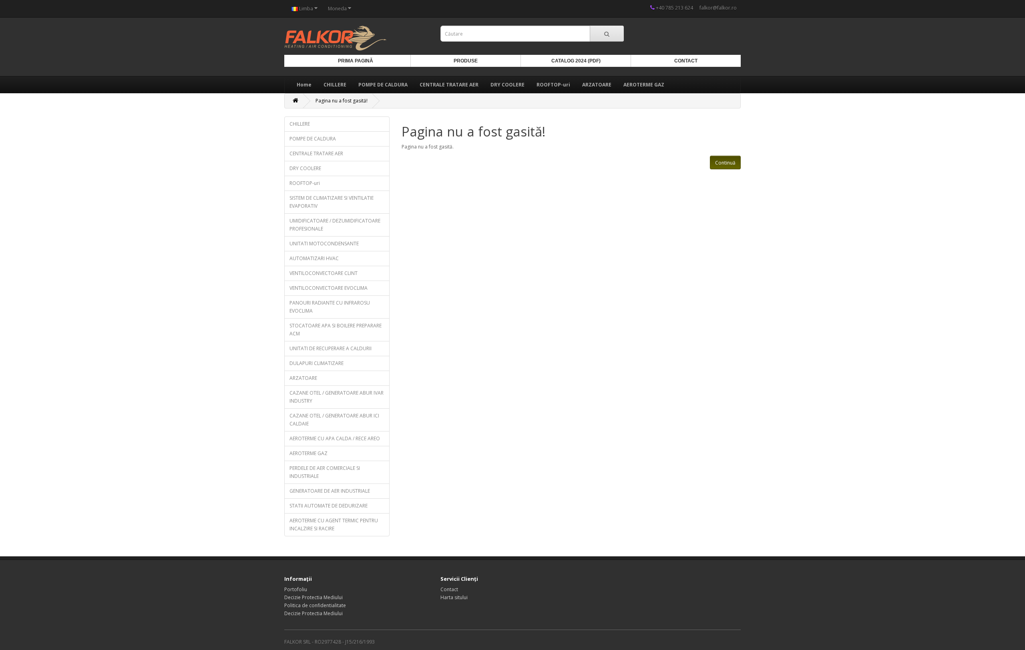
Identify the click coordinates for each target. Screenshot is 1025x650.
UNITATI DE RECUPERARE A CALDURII (330, 348)
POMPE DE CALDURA (383, 84)
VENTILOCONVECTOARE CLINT (323, 273)
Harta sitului (454, 597)
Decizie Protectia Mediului (313, 597)
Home (304, 84)
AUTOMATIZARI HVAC (314, 258)
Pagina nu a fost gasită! (342, 100)
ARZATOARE (596, 84)
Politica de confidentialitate (315, 605)
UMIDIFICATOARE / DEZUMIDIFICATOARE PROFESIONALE (334, 224)
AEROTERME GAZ (643, 84)
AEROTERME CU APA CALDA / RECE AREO (334, 438)
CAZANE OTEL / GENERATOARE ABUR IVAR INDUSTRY (336, 396)
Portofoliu (295, 589)
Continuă (725, 162)
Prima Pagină (355, 61)
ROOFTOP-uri (553, 84)
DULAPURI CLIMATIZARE (316, 363)
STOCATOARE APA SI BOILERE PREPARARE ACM (335, 329)
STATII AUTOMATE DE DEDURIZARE (328, 505)
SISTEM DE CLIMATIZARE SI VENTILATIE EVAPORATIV (331, 202)
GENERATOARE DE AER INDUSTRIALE (329, 491)
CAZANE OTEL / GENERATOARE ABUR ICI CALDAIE (334, 419)
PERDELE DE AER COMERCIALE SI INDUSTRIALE (324, 472)
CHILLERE (335, 84)
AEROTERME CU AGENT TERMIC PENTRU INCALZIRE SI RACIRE (333, 524)
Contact (685, 61)
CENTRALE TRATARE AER (449, 84)
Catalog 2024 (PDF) (576, 61)
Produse (466, 61)
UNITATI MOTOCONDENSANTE (324, 243)
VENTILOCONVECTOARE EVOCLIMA (328, 288)
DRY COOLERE (507, 84)
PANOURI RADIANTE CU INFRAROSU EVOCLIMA (329, 306)
